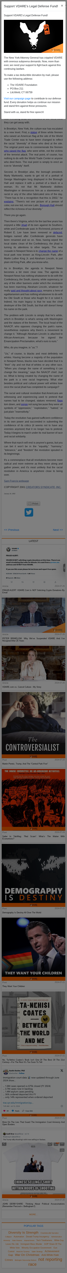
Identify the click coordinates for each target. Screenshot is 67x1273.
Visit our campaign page (17, 98)
